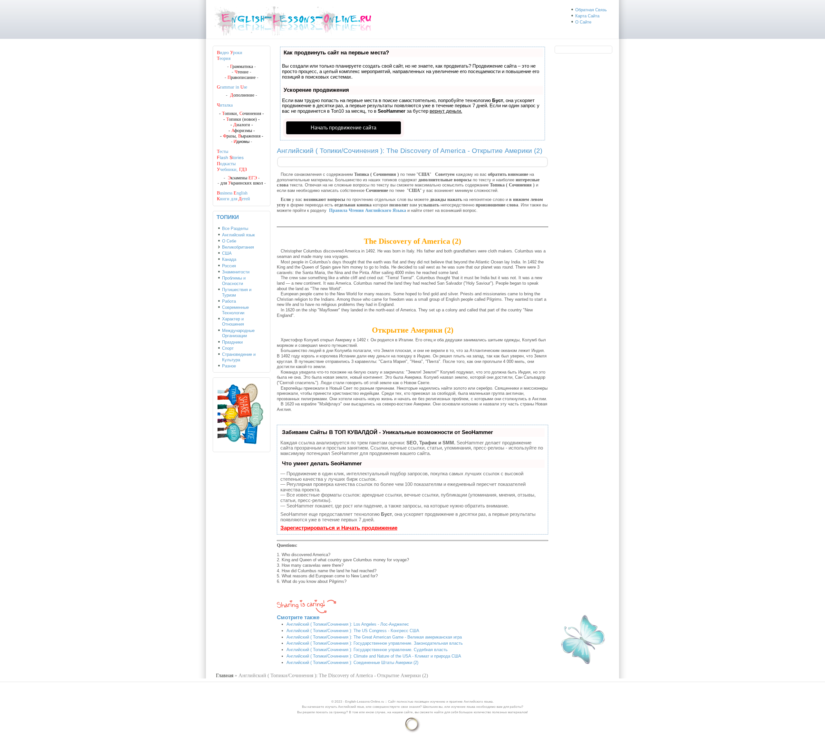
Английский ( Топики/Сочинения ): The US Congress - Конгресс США (352, 630)
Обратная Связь (591, 9)
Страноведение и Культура (239, 357)
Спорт (228, 348)
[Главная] (295, 35)
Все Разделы (235, 228)
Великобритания (238, 247)
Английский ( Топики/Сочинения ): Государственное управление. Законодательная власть (374, 643)
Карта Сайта (587, 16)
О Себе (229, 241)
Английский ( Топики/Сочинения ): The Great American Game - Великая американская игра (374, 637)
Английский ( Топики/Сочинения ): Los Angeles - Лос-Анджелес (347, 624)
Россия (229, 265)
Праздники (232, 342)
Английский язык (238, 234)
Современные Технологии (235, 310)
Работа (229, 301)
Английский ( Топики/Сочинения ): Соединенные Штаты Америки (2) (352, 662)
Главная (224, 675)
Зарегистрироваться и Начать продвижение (338, 528)
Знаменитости (235, 272)
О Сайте (583, 22)
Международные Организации (238, 333)
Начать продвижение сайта (343, 127)
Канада (229, 259)
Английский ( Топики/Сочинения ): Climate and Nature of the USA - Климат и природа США (373, 656)
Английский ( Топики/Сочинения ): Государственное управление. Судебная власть (367, 649)
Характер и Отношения (233, 322)
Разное (229, 366)
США (227, 253)
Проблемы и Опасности (234, 281)
